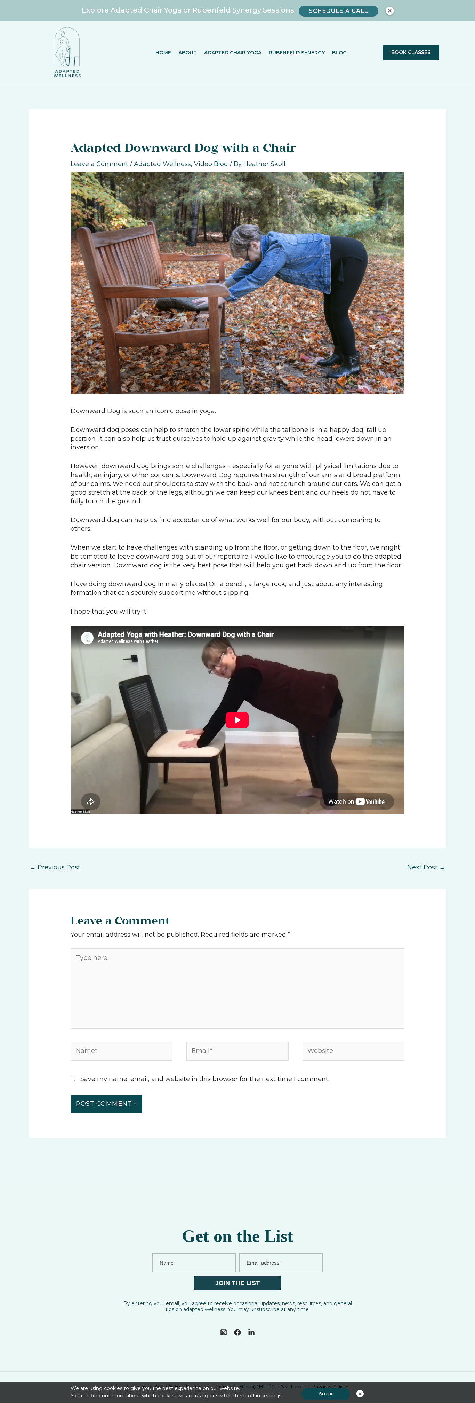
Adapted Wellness (162, 164)
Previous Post (55, 867)
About (187, 52)
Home (163, 52)
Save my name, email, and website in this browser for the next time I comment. (204, 1079)
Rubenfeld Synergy (297, 52)
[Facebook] (237, 1332)
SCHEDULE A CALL (338, 11)
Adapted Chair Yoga (232, 52)
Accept (326, 1393)
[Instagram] (223, 1332)
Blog (339, 52)
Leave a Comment (99, 164)
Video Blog (211, 164)
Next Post (426, 867)
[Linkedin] (251, 1332)
